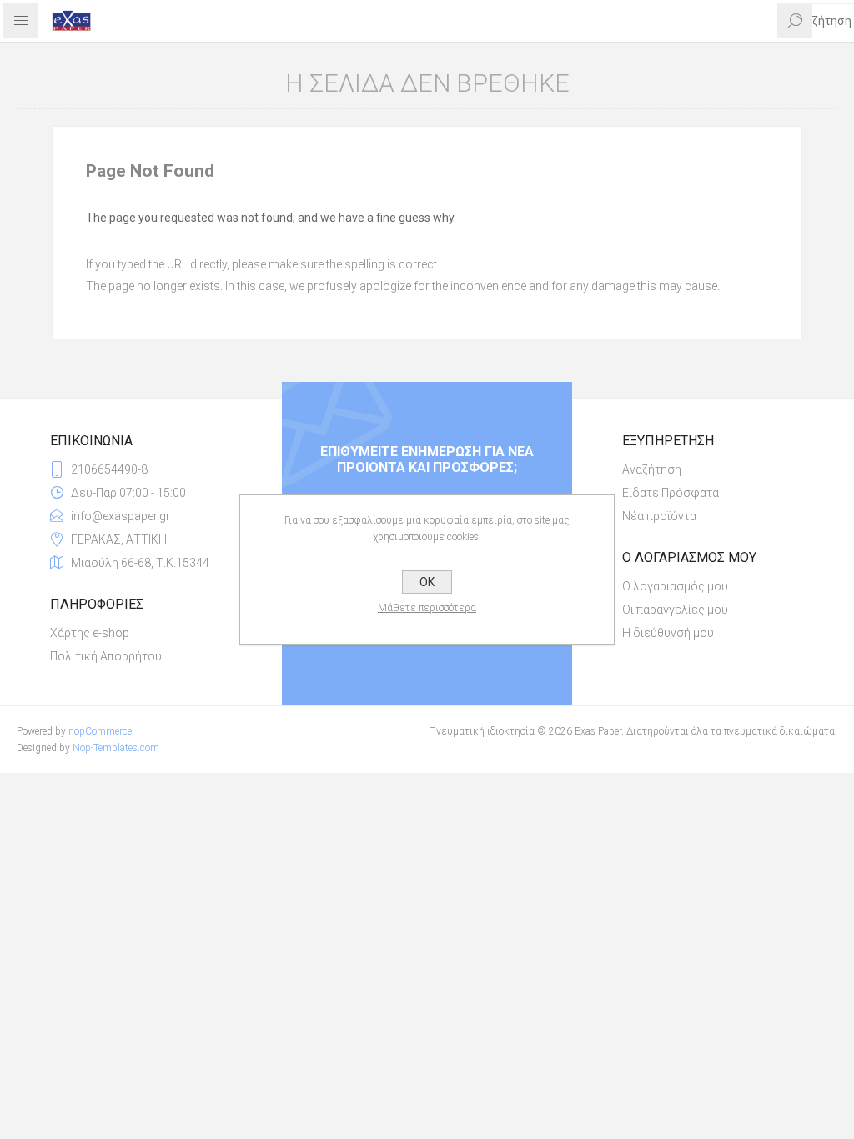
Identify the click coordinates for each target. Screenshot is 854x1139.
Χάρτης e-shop (89, 633)
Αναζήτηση (651, 469)
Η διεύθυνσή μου (668, 633)
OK (427, 582)
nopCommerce (100, 731)
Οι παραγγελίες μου (675, 609)
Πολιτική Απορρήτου (106, 656)
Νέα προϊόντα (659, 516)
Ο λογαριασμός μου (675, 586)
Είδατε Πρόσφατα (670, 492)
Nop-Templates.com (116, 748)
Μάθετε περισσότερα (427, 608)
